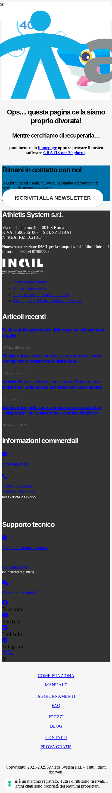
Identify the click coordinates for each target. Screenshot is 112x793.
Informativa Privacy (30, 282)
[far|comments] (56, 583)
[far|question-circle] (56, 538)
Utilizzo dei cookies (30, 288)
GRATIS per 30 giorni (64, 152)
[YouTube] (5, 615)
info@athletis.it (15, 464)
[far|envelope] (56, 454)
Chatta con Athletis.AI (21, 593)
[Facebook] (5, 603)
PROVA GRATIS (56, 746)
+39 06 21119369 (17, 486)
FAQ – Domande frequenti (25, 547)
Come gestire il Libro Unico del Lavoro (47, 300)
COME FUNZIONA (56, 675)
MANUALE (56, 685)
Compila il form (15, 567)
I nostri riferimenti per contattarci (41, 294)
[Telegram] (4, 640)
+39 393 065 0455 (18, 491)
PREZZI (56, 717)
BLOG (56, 726)
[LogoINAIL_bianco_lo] (22, 272)
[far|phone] (56, 477)
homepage (47, 147)
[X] (7, 653)
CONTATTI (56, 737)
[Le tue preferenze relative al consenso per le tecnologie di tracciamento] (9, 783)
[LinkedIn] (4, 628)
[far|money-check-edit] (56, 557)
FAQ (56, 705)
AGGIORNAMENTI (56, 696)
